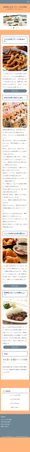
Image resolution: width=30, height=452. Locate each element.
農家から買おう (15, 407)
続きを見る (15, 91)
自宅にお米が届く (15, 403)
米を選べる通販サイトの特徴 (15, 360)
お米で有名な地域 (15, 399)
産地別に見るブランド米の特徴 (15, 7)
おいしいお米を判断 (15, 395)
